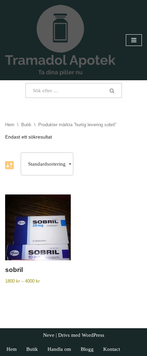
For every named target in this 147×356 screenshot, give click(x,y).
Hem (9, 124)
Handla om (59, 349)
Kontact (111, 349)
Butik (26, 124)
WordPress (93, 335)
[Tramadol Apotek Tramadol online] (60, 40)
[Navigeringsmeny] (134, 40)
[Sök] (112, 90)
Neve (48, 335)
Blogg (87, 349)
